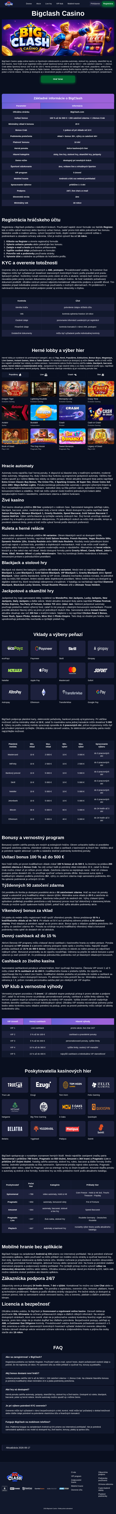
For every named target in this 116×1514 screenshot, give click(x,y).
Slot (99, 375)
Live (42, 375)
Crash (70, 375)
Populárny (13, 375)
